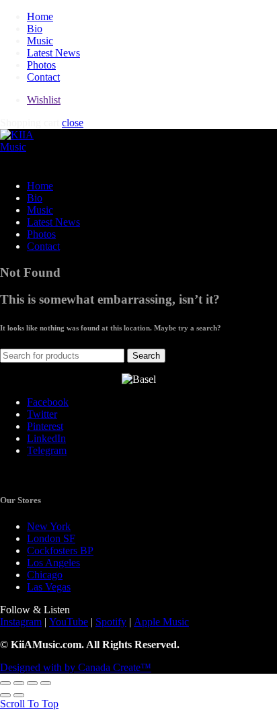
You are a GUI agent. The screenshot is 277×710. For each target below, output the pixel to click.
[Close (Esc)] (5, 683)
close (72, 122)
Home (40, 16)
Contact (43, 77)
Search (146, 356)
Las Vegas (49, 586)
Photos (41, 65)
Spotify (110, 621)
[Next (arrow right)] (18, 695)
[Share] (18, 683)
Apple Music (161, 621)
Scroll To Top (29, 703)
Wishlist (44, 99)
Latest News (53, 52)
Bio (34, 28)
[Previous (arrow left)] (5, 695)
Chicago (45, 574)
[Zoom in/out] (45, 683)
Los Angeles (53, 562)
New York (49, 526)
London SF (51, 538)
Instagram (21, 621)
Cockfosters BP (60, 550)
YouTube (68, 621)
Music (40, 40)
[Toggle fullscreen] (32, 683)
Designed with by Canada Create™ (75, 667)
